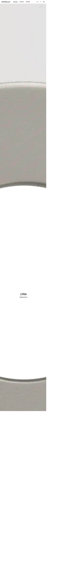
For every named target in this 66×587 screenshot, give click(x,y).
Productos (15, 1)
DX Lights (28, 1)
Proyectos (22, 1)
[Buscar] (40, 1)
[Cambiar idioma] (38, 1)
